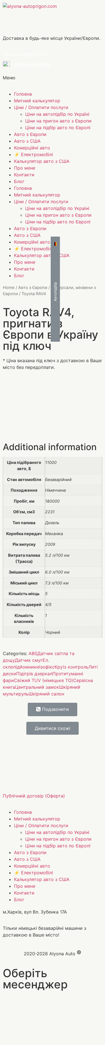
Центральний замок (37, 687)
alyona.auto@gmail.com (24, 54)
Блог (19, 181)
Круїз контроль (71, 667)
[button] (55, 289)
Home (9, 287)
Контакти (24, 174)
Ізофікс (47, 667)
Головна (23, 94)
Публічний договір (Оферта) (34, 796)
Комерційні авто (32, 148)
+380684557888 (30, 65)
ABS (33, 653)
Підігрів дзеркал (34, 673)
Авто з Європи (30, 134)
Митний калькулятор (37, 100)
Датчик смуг (29, 660)
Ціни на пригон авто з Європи (58, 121)
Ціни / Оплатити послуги (41, 107)
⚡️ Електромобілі (33, 154)
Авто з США (27, 141)
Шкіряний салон (46, 694)
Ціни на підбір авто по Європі (57, 127)
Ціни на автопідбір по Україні (57, 114)
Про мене (24, 168)
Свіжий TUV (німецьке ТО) (43, 680)
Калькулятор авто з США (41, 161)
